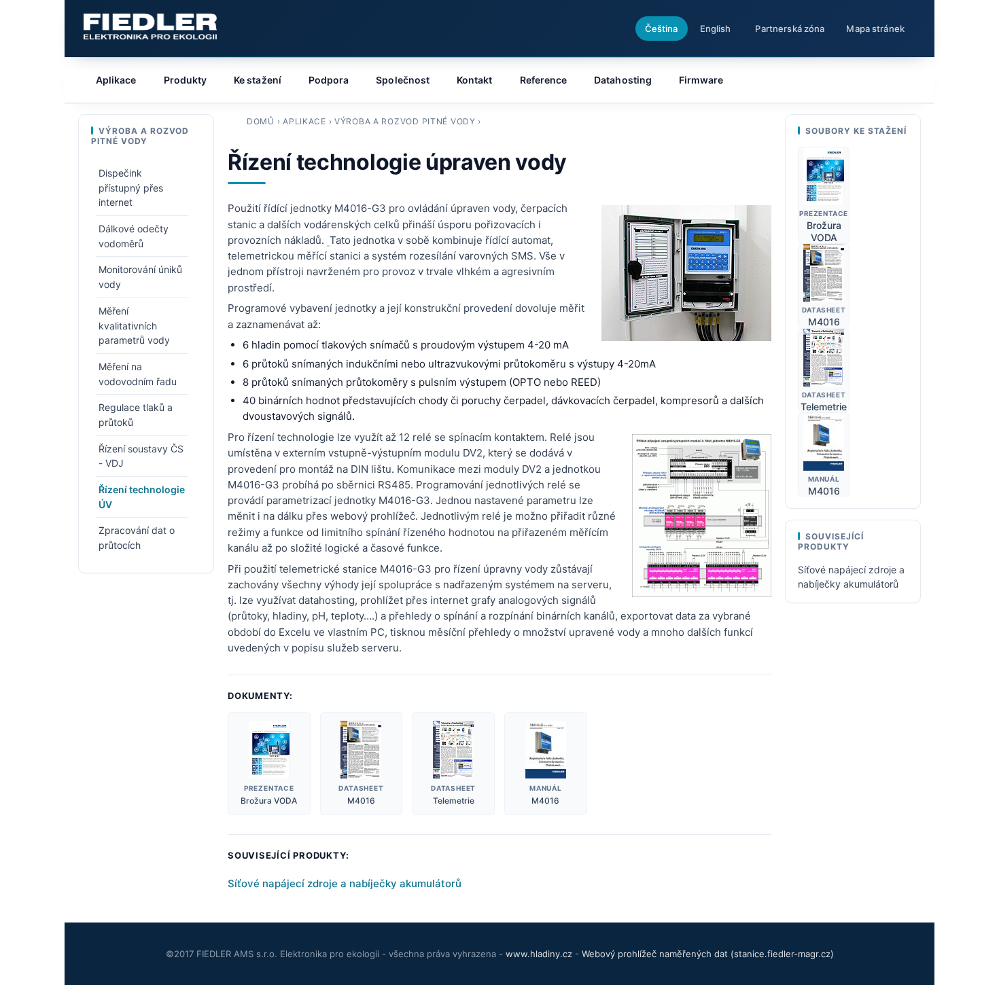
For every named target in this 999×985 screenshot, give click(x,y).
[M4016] (360, 749)
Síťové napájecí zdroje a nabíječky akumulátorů (344, 883)
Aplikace (304, 121)
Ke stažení (257, 80)
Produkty (185, 80)
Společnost (403, 80)
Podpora (329, 80)
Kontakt (475, 80)
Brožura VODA (269, 800)
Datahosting (623, 80)
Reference (543, 80)
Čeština (661, 28)
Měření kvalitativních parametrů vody (134, 325)
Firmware (701, 80)
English (715, 28)
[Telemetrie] (453, 749)
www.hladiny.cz (539, 953)
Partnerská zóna (789, 28)
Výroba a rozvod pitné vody (405, 121)
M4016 (361, 800)
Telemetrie (453, 800)
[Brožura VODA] (269, 749)
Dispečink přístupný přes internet (131, 187)
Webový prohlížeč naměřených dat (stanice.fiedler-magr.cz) (708, 953)
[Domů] (150, 26)
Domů (261, 121)
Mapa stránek (875, 28)
